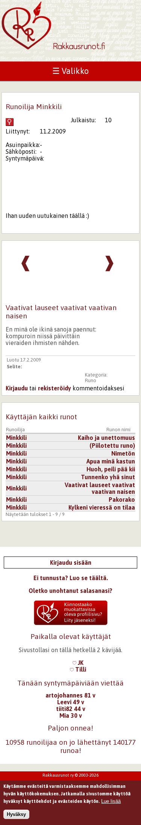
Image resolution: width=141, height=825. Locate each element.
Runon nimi (118, 429)
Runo (90, 380)
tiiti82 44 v (70, 708)
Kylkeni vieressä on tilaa (101, 507)
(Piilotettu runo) (112, 445)
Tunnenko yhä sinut (108, 477)
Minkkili (16, 437)
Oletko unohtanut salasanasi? (70, 590)
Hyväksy (16, 814)
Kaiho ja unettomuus (106, 437)
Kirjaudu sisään (70, 562)
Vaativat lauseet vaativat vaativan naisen (100, 488)
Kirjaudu (17, 388)
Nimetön (123, 453)
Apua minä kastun (110, 461)
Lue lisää (111, 801)
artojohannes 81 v (70, 695)
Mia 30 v (70, 715)
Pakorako (122, 499)
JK (79, 662)
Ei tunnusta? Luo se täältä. (70, 577)
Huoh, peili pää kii (110, 469)
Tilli (80, 669)
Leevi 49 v (70, 702)
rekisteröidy (54, 388)
